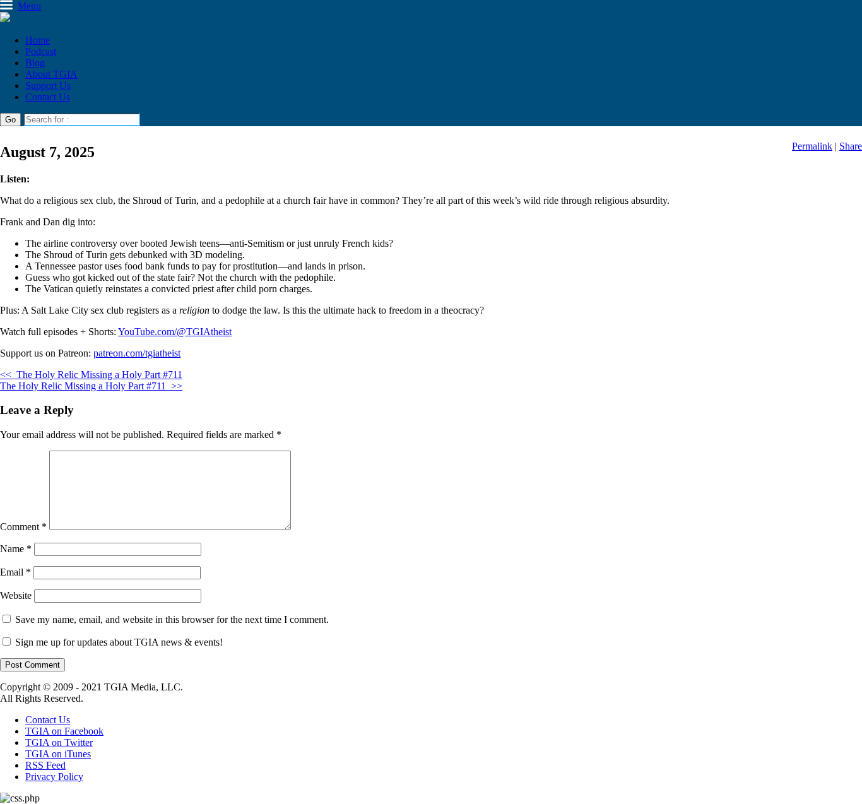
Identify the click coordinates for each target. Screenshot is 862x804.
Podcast (40, 51)
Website (16, 595)
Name (16, 548)
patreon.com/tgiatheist (136, 353)
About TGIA (51, 74)
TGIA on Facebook (64, 731)
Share (850, 146)
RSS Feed (45, 765)
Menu (29, 6)
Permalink (812, 146)
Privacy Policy (54, 776)
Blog (35, 62)
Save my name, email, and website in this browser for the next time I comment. (172, 619)
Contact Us (47, 97)
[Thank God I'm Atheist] (5, 18)
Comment (23, 526)
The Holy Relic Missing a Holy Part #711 (91, 374)
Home (37, 40)
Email (15, 572)
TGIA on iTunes (58, 753)
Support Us (48, 85)
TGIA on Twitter (59, 742)
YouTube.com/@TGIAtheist (175, 331)
